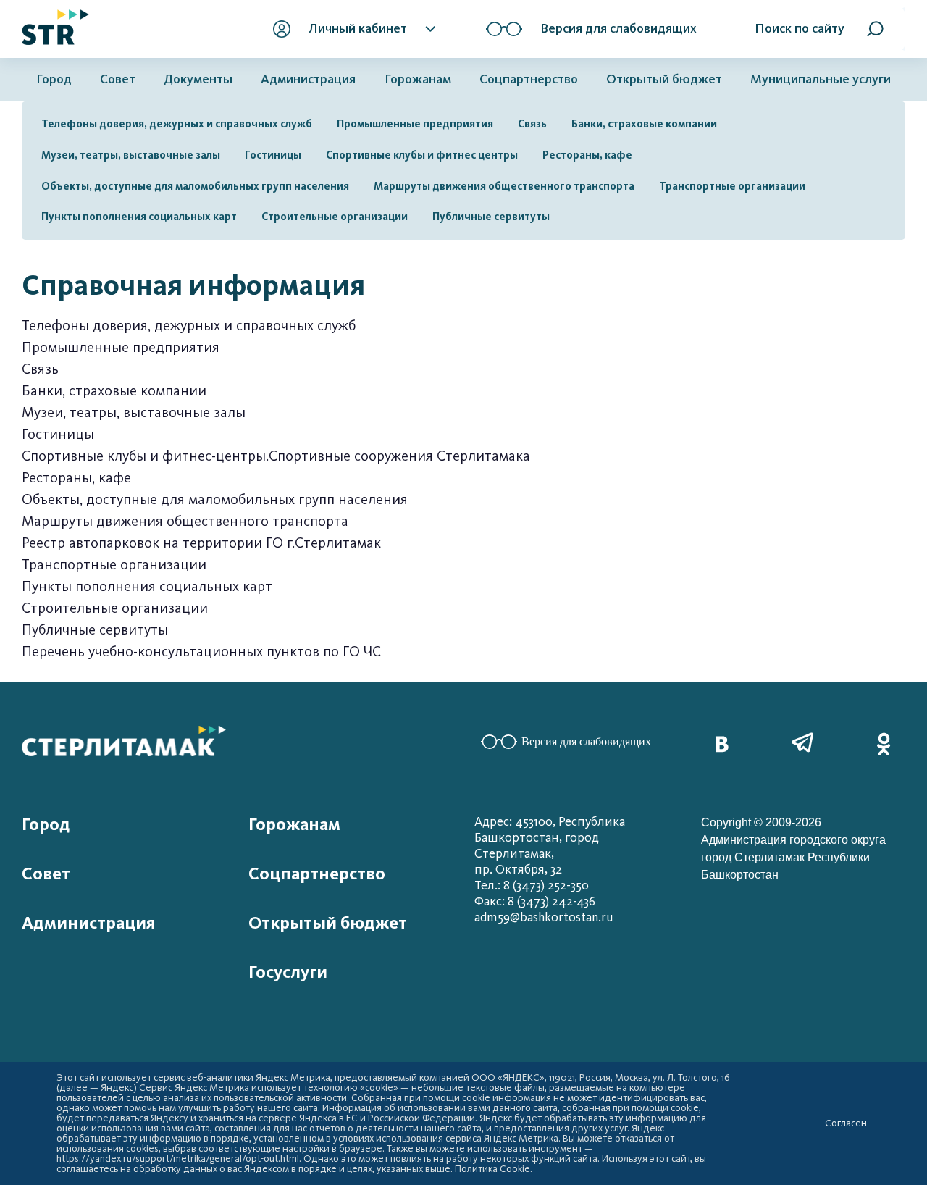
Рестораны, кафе (587, 155)
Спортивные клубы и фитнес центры (422, 155)
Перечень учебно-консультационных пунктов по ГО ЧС (201, 651)
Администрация (308, 79)
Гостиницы (273, 155)
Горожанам (418, 79)
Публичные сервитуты (491, 216)
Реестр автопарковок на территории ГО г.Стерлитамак (201, 543)
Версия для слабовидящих (586, 741)
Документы (198, 79)
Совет (117, 79)
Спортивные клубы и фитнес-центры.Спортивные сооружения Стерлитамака (276, 456)
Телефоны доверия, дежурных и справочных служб (176, 123)
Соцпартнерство (528, 79)
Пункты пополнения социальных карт (139, 216)
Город (54, 79)
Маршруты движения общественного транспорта (504, 186)
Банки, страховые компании (644, 123)
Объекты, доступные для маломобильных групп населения (195, 186)
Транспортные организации (732, 186)
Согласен (846, 1123)
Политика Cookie (492, 1169)
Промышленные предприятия (415, 123)
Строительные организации (334, 216)
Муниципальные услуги (820, 79)
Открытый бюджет (664, 79)
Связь (532, 123)
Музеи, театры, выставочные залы (130, 155)
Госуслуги (287, 972)
